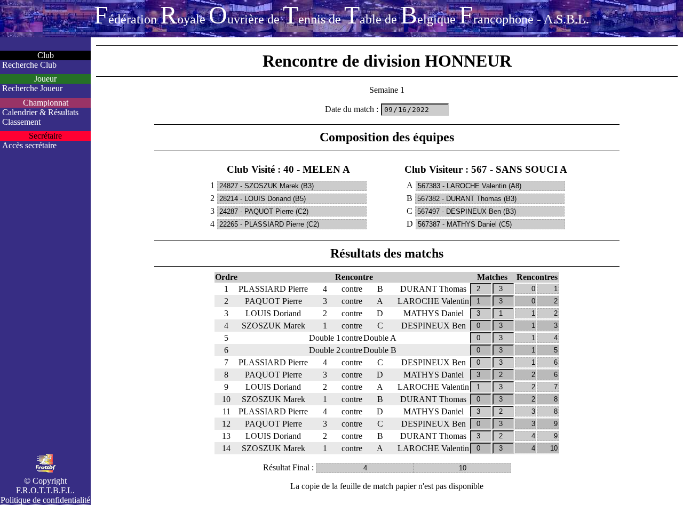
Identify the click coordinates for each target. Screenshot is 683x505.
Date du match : (351, 109)
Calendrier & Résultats (40, 112)
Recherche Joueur (32, 88)
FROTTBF (341, 15)
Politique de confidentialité (45, 499)
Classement (21, 121)
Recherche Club (29, 64)
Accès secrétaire (29, 145)
